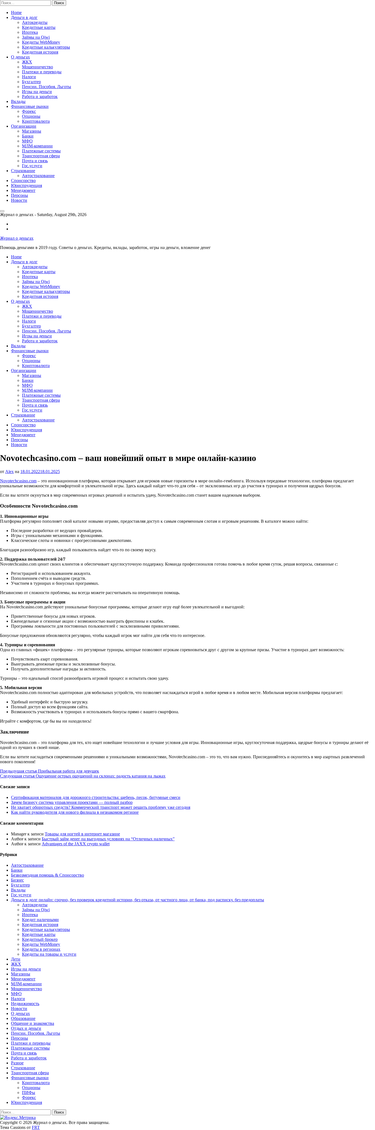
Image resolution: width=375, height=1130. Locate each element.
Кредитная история (40, 52)
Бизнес (17, 880)
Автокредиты (34, 22)
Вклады (18, 101)
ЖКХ (27, 62)
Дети (15, 959)
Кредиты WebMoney (41, 42)
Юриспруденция (26, 185)
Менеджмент (23, 190)
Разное (17, 1063)
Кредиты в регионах (41, 949)
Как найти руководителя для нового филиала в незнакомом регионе (75, 812)
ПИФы (28, 1092)
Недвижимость (25, 1003)
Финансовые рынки (30, 106)
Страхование (23, 170)
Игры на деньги (37, 91)
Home (16, 12)
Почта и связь (35, 160)
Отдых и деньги (26, 1028)
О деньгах (20, 57)
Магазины (31, 131)
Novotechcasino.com (18, 481)
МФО (27, 141)
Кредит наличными (40, 919)
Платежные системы (41, 151)
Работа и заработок (40, 96)
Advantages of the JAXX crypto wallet (76, 843)
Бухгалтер (31, 81)
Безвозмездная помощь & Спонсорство (47, 875)
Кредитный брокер (40, 939)
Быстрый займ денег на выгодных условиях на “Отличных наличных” (108, 839)
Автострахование (38, 175)
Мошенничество (37, 67)
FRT (36, 1127)
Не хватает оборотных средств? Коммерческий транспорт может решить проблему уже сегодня (100, 807)
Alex (9, 471)
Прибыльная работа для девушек (49, 771)
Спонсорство (23, 180)
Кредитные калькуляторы (46, 47)
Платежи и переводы (41, 71)
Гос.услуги (32, 165)
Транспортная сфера (41, 155)
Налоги (29, 76)
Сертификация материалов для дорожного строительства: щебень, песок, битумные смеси (95, 797)
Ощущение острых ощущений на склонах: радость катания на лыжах (83, 776)
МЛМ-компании (37, 146)
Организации (23, 126)
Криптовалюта (36, 121)
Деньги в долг (24, 17)
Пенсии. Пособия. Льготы (46, 86)
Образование (23, 1018)
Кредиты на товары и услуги (49, 954)
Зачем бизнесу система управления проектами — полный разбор (72, 802)
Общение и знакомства (32, 1023)
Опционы (31, 116)
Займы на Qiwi (36, 37)
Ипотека (30, 32)
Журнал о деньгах (16, 238)
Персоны (19, 195)
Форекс (29, 111)
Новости (19, 200)
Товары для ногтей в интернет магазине (82, 834)
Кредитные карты (38, 27)
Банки (27, 136)
